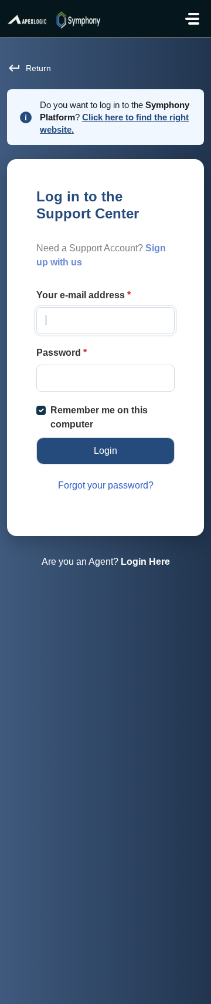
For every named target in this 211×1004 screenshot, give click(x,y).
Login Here (145, 562)
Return (38, 68)
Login (105, 451)
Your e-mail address (83, 295)
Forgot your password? (106, 485)
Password (61, 353)
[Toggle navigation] (192, 18)
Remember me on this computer (99, 417)
